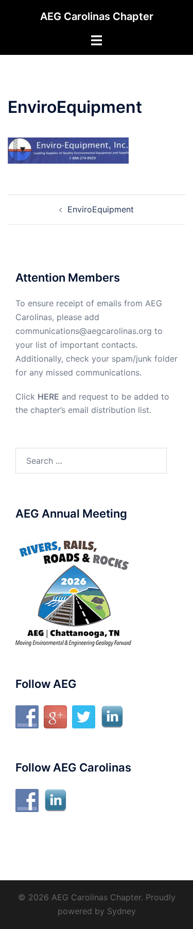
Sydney (121, 911)
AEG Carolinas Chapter (96, 16)
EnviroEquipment (100, 209)
